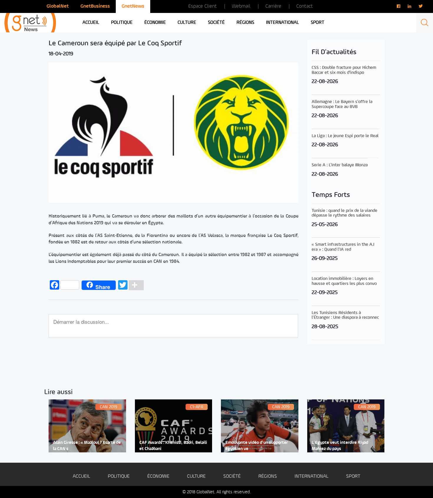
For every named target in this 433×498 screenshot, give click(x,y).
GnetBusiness (95, 6)
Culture (187, 22)
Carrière (273, 6)
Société (216, 22)
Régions (245, 22)
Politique (122, 22)
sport (317, 22)
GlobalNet (58, 6)
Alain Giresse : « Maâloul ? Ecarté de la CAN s (87, 446)
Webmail (241, 6)
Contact (304, 6)
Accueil (90, 22)
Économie (155, 22)
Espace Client (202, 6)
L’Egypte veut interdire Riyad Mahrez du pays (340, 446)
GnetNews (133, 6)
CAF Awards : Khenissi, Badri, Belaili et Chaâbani (173, 446)
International (282, 22)
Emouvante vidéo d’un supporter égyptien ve (256, 446)
